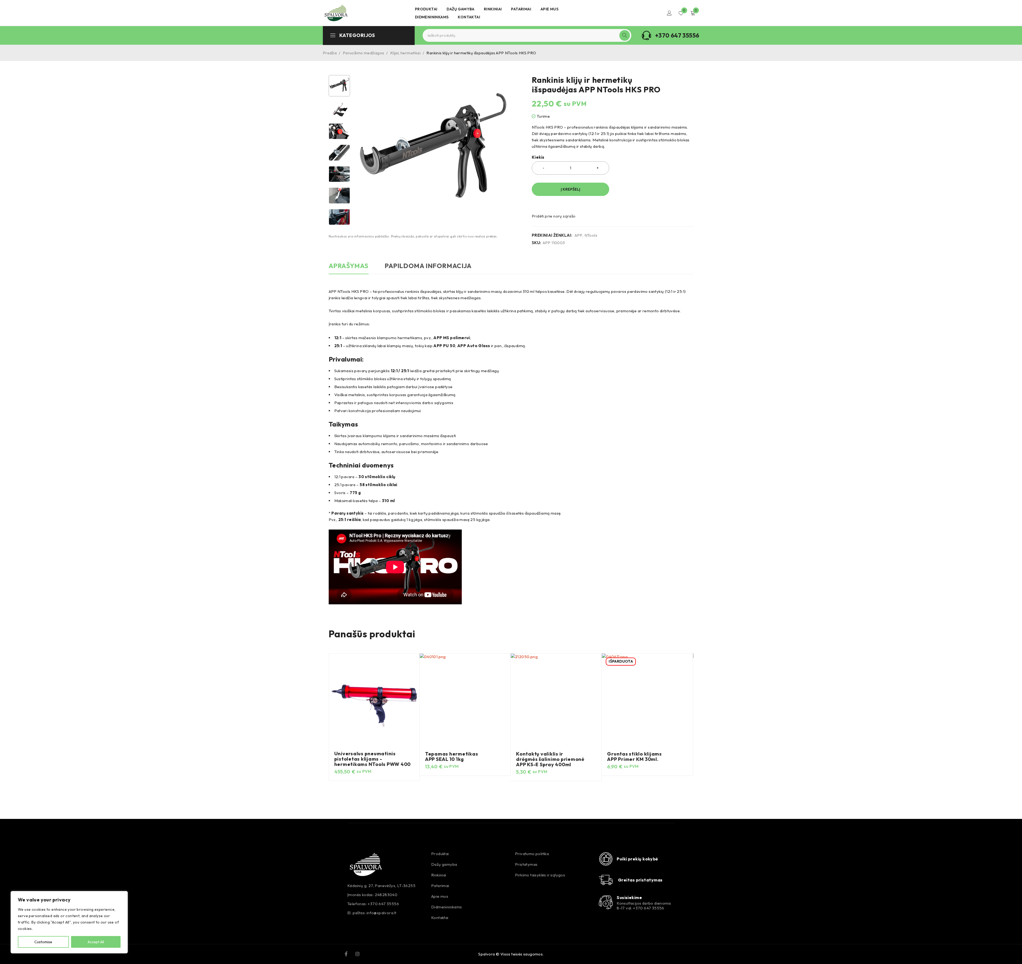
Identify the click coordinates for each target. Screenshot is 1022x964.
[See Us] (357, 953)
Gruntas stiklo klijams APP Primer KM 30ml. (634, 756)
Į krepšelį (570, 189)
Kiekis (538, 157)
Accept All (96, 942)
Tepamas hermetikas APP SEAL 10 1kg (451, 756)
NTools (590, 235)
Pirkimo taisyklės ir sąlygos (540, 874)
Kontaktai (439, 917)
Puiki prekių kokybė (637, 859)
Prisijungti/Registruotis (669, 13)
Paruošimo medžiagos (363, 52)
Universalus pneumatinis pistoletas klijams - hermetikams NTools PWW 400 (372, 758)
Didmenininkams (446, 906)
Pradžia (330, 52)
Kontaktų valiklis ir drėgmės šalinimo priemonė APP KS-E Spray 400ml (550, 759)
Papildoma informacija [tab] (428, 265)
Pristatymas (526, 864)
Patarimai (440, 885)
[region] (69, 922)
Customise (43, 942)
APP (579, 235)
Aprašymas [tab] (349, 265)
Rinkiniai (438, 874)
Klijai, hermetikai (405, 52)
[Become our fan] (346, 953)
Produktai (440, 853)
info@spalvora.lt (381, 912)
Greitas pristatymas (640, 880)
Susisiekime (629, 897)
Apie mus (439, 896)
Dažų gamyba (444, 864)
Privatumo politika (532, 853)
